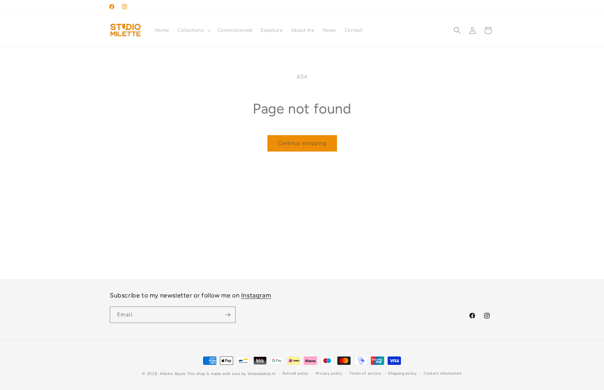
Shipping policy (402, 373)
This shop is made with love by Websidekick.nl (231, 373)
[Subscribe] (227, 315)
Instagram (256, 295)
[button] (193, 30)
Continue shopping (302, 143)
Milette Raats (173, 373)
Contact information (443, 373)
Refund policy (295, 373)
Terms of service (365, 373)
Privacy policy (329, 373)
